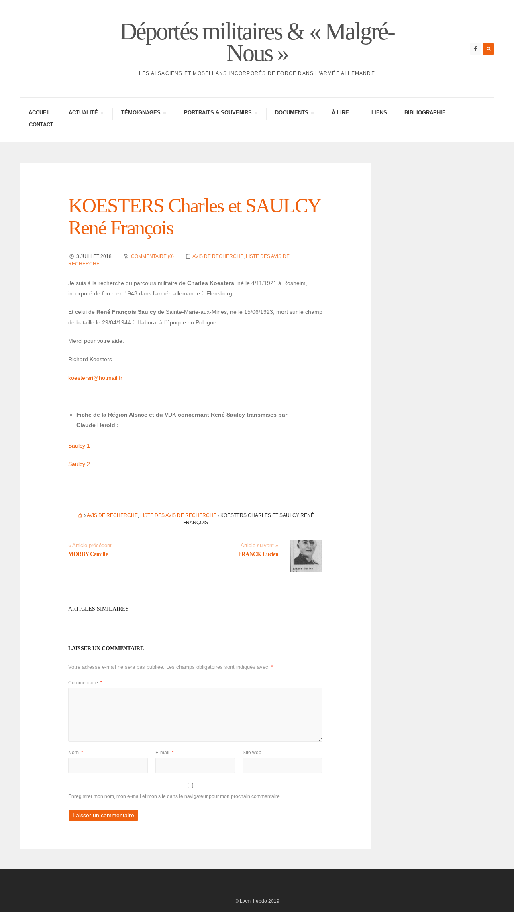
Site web (252, 752)
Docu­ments (291, 114)
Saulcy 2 (79, 464)
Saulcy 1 (79, 445)
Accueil (40, 113)
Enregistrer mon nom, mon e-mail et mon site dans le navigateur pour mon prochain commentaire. (174, 796)
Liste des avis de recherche (178, 515)
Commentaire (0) (152, 256)
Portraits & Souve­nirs (218, 114)
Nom (75, 752)
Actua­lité (83, 114)
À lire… (343, 113)
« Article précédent (90, 545)
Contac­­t (41, 125)
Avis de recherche (217, 256)
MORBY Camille (88, 554)
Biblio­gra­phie (425, 113)
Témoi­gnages (141, 114)
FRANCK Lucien (258, 554)
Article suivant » (259, 545)
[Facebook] (475, 49)
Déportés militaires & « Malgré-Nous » (257, 42)
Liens (379, 113)
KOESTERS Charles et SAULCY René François (194, 216)
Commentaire (85, 683)
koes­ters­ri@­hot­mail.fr (95, 378)
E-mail (164, 752)
